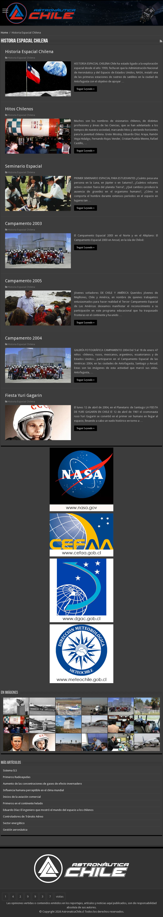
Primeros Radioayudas (16, 777)
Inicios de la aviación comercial (22, 796)
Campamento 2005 (23, 280)
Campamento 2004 (23, 338)
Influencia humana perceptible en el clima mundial (33, 790)
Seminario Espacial (23, 166)
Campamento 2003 (23, 223)
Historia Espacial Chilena (29, 51)
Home (4, 32)
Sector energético (14, 823)
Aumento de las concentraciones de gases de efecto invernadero (42, 783)
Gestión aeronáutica (15, 829)
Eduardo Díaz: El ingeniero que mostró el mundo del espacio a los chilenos (48, 810)
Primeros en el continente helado (23, 803)
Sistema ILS (10, 770)
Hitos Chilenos (19, 108)
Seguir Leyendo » (85, 88)
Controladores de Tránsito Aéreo (23, 816)
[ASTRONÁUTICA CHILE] (81, 13)
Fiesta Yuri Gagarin (23, 395)
